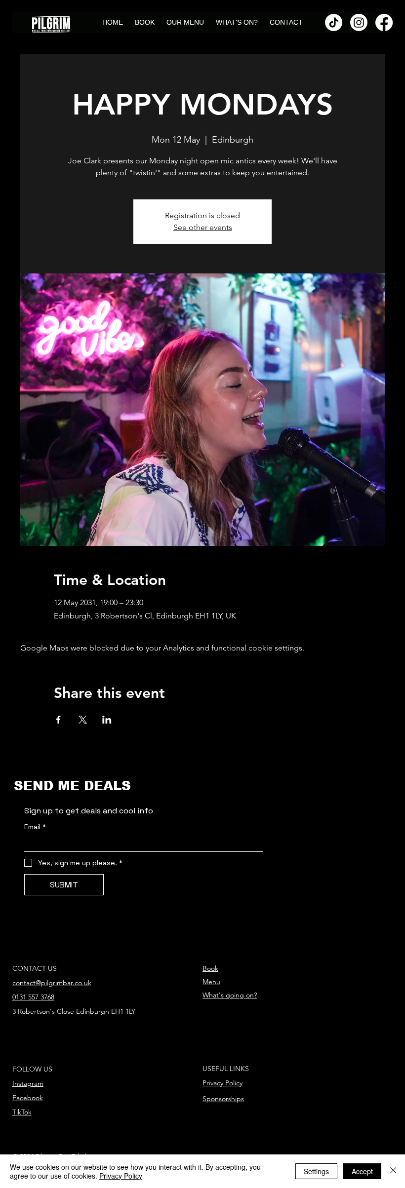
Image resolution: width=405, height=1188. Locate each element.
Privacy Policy (222, 1082)
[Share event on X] (82, 720)
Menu (211, 981)
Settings (316, 1171)
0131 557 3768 (33, 997)
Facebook (27, 1097)
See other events (202, 227)
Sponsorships (223, 1098)
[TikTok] (333, 22)
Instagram (27, 1083)
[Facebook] (384, 22)
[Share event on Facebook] (58, 720)
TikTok (22, 1112)
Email (35, 827)
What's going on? (229, 995)
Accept (362, 1171)
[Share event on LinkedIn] (107, 720)
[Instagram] (358, 22)
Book (210, 968)
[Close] (393, 1171)
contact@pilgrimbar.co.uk (51, 982)
